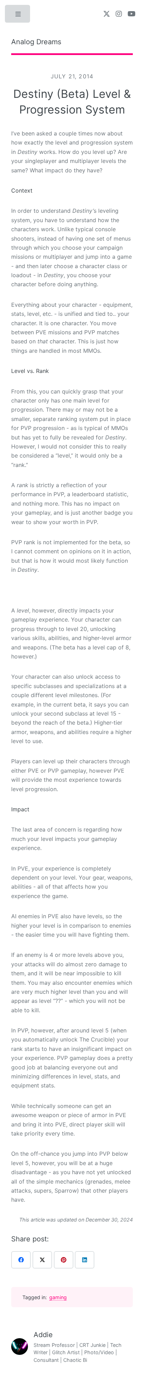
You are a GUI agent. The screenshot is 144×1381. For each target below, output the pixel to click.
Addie (43, 1335)
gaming (58, 1297)
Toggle (18, 15)
